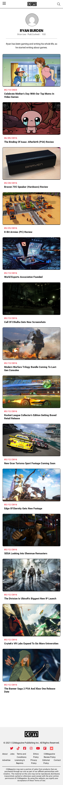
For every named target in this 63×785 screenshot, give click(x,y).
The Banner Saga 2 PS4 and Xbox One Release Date (29, 690)
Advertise (6, 760)
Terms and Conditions (21, 755)
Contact (57, 760)
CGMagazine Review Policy (50, 755)
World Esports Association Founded (23, 277)
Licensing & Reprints (20, 761)
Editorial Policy (46, 761)
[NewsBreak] (51, 748)
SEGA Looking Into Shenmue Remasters (25, 553)
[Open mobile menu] (4, 3)
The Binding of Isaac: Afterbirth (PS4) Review (29, 141)
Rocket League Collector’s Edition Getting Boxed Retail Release (30, 417)
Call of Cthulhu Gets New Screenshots (25, 322)
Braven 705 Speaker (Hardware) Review (26, 186)
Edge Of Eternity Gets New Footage (23, 508)
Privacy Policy (34, 761)
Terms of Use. (40, 781)
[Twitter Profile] (11, 748)
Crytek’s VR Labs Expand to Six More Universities (31, 643)
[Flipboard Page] (45, 748)
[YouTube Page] (38, 748)
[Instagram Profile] (31, 748)
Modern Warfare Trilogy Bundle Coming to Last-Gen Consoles (30, 369)
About (5, 754)
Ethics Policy (36, 755)
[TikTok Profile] (18, 748)
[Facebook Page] (24, 748)
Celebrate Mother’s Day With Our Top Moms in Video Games (29, 95)
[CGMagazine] (31, 734)
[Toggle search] (58, 4)
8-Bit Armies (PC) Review (18, 232)
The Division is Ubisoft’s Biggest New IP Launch (30, 598)
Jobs (12, 754)
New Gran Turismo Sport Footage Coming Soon (29, 463)
